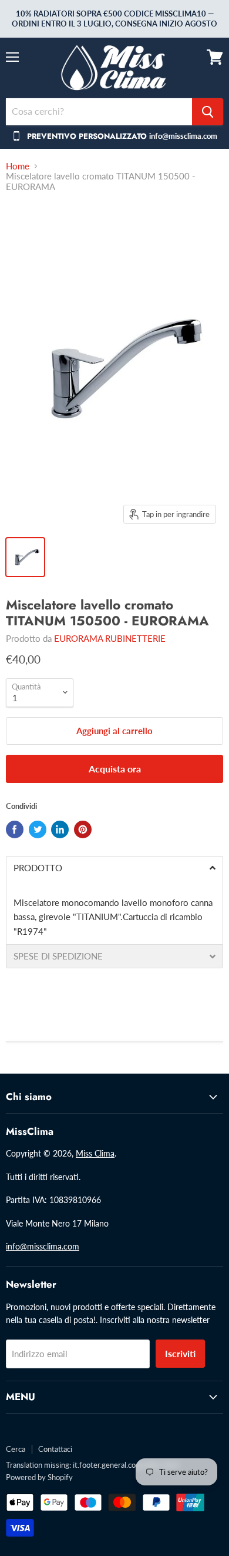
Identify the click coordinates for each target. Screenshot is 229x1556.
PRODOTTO (38, 868)
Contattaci (55, 1449)
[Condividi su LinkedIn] (60, 829)
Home (17, 166)
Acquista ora (115, 768)
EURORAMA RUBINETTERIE (110, 638)
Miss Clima (95, 1153)
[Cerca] (207, 111)
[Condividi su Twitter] (37, 829)
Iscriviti (180, 1353)
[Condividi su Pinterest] (83, 829)
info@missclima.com (42, 1246)
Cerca (15, 1449)
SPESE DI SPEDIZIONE (58, 956)
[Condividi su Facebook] (14, 829)
